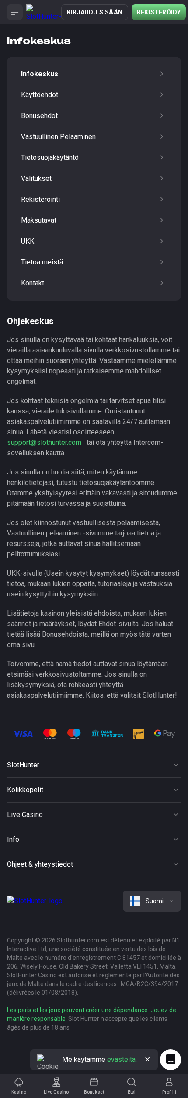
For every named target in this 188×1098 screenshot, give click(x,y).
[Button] (15, 12)
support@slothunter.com (44, 442)
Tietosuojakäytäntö (50, 157)
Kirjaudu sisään (94, 12)
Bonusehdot (39, 116)
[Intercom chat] (170, 1059)
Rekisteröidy (159, 12)
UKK (27, 241)
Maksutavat (38, 220)
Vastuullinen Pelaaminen (58, 136)
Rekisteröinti (40, 199)
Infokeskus (39, 74)
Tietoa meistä (42, 262)
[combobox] (152, 901)
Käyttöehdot (39, 95)
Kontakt (32, 283)
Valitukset (36, 178)
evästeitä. (122, 1059)
